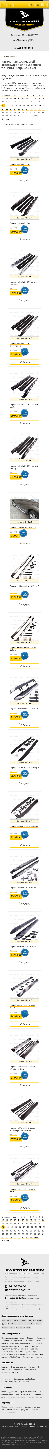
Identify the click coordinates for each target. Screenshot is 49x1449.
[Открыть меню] (4, 5)
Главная (4, 1367)
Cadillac (15, 1320)
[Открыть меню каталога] (10, 5)
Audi (3, 1320)
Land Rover (12, 1324)
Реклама (12, 1412)
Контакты (15, 1372)
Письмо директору (35, 1397)
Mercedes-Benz (29, 1324)
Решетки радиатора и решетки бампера (17, 1343)
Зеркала (34, 1349)
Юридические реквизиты (11, 1407)
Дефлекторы (31, 1351)
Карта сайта (6, 1379)
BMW (9, 1320)
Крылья (39, 1357)
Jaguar (4, 1324)
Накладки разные (33, 1341)
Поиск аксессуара (22, 1394)
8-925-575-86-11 (24, 47)
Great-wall (32, 1320)
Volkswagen (20, 1327)
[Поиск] (32, 4)
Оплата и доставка (9, 1391)
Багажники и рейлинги (13, 1341)
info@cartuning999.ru (24, 40)
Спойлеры (41, 1338)
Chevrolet (23, 1320)
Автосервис (17, 1370)
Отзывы (4, 1372)
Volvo (28, 1327)
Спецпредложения (18, 1367)
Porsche (5, 1327)
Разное (25, 1346)
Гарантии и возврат (28, 1391)
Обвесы (30, 1338)
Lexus (20, 1324)
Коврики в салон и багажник (13, 1354)
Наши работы (30, 1370)
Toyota (12, 1327)
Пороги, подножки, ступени (12, 1338)
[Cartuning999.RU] (24, 14)
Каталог (32, 1367)
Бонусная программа (16, 1397)
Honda (39, 1320)
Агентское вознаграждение (18, 1410)
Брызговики (28, 1357)
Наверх (26, 1381)
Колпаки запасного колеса (12, 1351)
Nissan (38, 1324)
